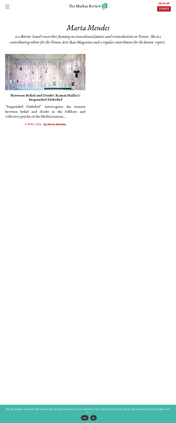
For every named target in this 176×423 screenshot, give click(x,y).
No (93, 417)
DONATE (164, 8)
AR (168, 3)
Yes (85, 417)
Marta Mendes (56, 124)
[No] (171, 414)
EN (159, 3)
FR (164, 3)
